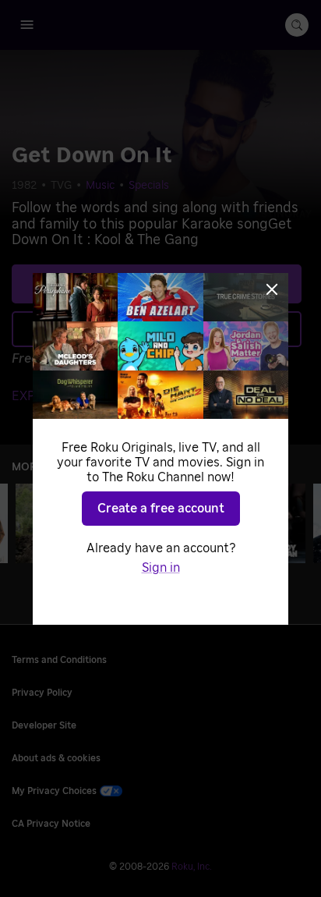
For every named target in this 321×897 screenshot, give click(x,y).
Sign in (161, 568)
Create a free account (160, 508)
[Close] (271, 289)
